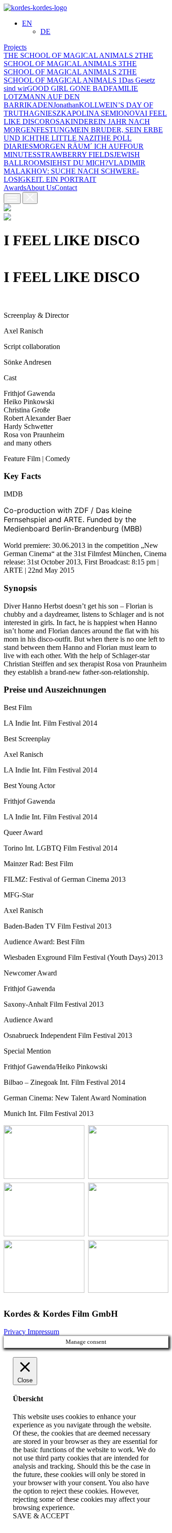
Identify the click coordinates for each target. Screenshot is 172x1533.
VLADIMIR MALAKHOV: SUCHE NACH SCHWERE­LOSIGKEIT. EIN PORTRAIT (74, 171)
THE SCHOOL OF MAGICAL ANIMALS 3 (78, 59)
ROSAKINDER (69, 121)
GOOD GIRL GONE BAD (68, 88)
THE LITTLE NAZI (65, 138)
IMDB (13, 494)
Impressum (43, 1332)
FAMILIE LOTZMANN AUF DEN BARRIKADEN (71, 97)
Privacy (16, 1332)
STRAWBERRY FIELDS (75, 154)
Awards (15, 188)
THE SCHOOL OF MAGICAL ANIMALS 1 (70, 76)
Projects (15, 47)
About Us (40, 188)
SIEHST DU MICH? (77, 163)
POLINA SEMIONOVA (108, 113)
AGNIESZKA (50, 113)
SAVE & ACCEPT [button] (41, 1516)
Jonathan (66, 105)
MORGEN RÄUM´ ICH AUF (78, 146)
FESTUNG (53, 130)
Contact (66, 188)
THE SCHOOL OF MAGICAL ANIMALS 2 (71, 55)
